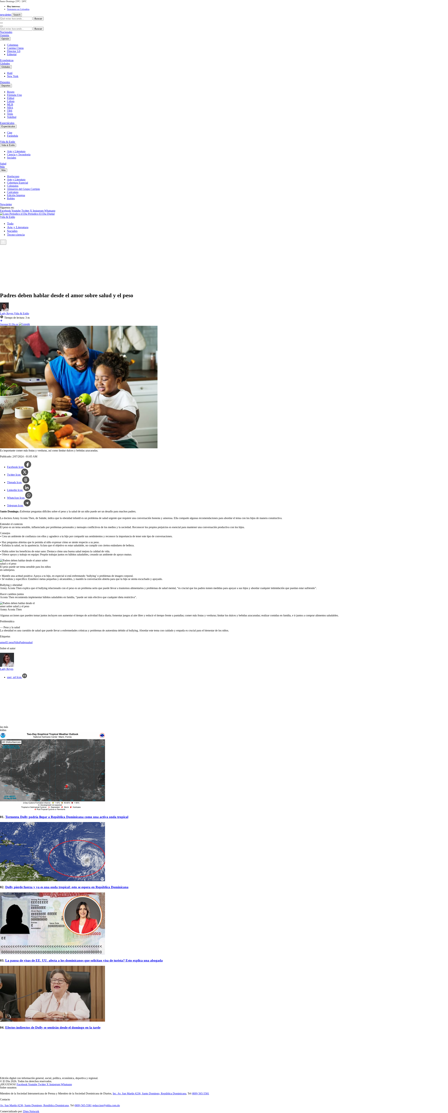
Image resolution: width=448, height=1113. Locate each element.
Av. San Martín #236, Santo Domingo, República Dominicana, (34, 1105)
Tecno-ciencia (16, 234)
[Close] (1, 26)
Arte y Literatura (16, 151)
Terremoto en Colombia (18, 9)
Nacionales (6, 32)
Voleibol (11, 117)
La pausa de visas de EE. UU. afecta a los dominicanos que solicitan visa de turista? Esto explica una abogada (84, 960)
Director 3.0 (13, 51)
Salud (3, 163)
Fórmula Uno (14, 94)
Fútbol (10, 98)
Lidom (10, 101)
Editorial (11, 54)
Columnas (12, 44)
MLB (10, 104)
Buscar (38, 18)
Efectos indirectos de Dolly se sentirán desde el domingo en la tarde (52, 1027)
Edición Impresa (16, 195)
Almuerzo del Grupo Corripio (23, 188)
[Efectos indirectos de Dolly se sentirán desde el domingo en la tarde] (224, 994)
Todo (10, 223)
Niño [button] (16, 642)
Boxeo (10, 91)
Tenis (10, 113)
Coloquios (12, 185)
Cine (9, 132)
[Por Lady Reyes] (4, 310)
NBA (10, 107)
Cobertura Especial (17, 182)
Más (2, 166)
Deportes (5, 82)
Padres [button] (23, 642)
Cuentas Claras (15, 48)
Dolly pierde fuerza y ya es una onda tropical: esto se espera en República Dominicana (66, 887)
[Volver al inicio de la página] (3, 242)
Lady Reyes (7, 313)
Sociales (11, 157)
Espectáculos (7, 122)
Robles (11, 198)
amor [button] (3, 642)
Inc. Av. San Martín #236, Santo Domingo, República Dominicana (149, 1093)
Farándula (12, 135)
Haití (9, 73)
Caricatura (12, 192)
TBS (9, 110)
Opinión (4, 35)
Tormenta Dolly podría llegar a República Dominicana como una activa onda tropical (66, 817)
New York (12, 76)
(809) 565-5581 (200, 1093)
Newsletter (6, 204)
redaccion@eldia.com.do (106, 1105)
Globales (5, 63)
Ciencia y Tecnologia (18, 154)
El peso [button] (10, 642)
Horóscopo (13, 176)
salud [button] (30, 642)
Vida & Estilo (7, 141)
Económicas (6, 60)
